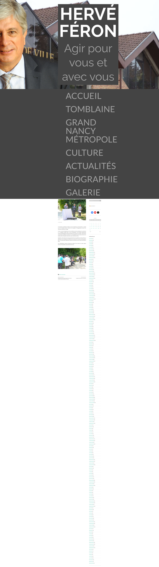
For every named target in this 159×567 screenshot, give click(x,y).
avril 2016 (90, 452)
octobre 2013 (91, 504)
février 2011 (91, 559)
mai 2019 (90, 388)
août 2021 (90, 342)
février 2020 (91, 373)
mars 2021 (90, 350)
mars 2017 (90, 433)
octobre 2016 (91, 442)
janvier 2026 (91, 250)
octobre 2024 (91, 276)
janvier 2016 (91, 457)
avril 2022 (90, 328)
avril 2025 (90, 266)
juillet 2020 (90, 364)
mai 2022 (90, 326)
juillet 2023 (90, 302)
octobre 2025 (91, 255)
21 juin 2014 (60, 222)
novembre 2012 (91, 523)
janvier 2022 (91, 333)
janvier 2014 (91, 499)
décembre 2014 (91, 480)
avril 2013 (90, 514)
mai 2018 (90, 409)
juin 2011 (90, 552)
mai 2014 (90, 492)
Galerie (83, 192)
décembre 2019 (91, 376)
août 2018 (90, 404)
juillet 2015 (90, 468)
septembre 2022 (91, 319)
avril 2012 (90, 535)
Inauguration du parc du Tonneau (81, 278)
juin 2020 (90, 366)
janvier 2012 (91, 540)
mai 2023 (90, 305)
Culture (84, 152)
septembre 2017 (91, 423)
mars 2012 (90, 537)
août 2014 (90, 487)
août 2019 (90, 383)
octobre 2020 (91, 359)
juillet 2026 (90, 240)
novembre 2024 (91, 274)
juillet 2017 (90, 426)
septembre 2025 (91, 257)
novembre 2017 (91, 419)
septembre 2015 (91, 464)
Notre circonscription (62, 274)
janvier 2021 (91, 354)
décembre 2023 (91, 293)
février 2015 (91, 476)
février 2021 (91, 352)
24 (91, 228)
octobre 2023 (91, 297)
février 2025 (91, 269)
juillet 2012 (90, 530)
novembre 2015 (91, 461)
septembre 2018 (91, 402)
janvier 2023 (91, 312)
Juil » (100, 231)
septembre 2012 (91, 526)
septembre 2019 (91, 381)
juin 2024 (90, 283)
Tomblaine (90, 109)
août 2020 (90, 362)
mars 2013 (90, 516)
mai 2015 (90, 471)
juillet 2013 (90, 509)
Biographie (92, 179)
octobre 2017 (91, 421)
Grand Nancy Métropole (91, 130)
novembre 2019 (91, 378)
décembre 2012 (91, 521)
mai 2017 (90, 430)
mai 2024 (90, 285)
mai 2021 (90, 347)
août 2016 (90, 445)
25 (93, 228)
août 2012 (90, 528)
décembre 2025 (91, 252)
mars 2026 (90, 247)
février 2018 (91, 414)
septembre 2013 (91, 506)
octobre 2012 (91, 525)
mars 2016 (90, 454)
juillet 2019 (90, 385)
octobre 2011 (91, 545)
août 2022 (90, 321)
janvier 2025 (91, 271)
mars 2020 (90, 371)
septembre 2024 (91, 278)
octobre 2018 (91, 400)
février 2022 (91, 331)
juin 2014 (90, 490)
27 (96, 228)
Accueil (83, 96)
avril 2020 (90, 369)
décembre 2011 (91, 542)
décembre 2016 (91, 438)
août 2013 (90, 507)
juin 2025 (90, 262)
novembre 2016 (91, 440)
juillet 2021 (90, 343)
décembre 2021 (91, 335)
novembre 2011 (91, 544)
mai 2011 (90, 554)
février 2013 (91, 518)
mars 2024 (90, 288)
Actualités (91, 166)
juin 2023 (90, 304)
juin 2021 (90, 345)
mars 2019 (90, 392)
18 (93, 226)
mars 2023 (90, 309)
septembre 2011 (91, 547)
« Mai (90, 231)
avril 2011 (90, 556)
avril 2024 (90, 286)
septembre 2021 (91, 340)
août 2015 (90, 466)
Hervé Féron (88, 22)
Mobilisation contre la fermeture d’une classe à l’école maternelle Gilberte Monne (65, 278)
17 (91, 226)
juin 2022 (90, 324)
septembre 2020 (91, 361)
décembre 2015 (91, 459)
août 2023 (90, 300)
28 (98, 228)
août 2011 (90, 549)
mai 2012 (90, 533)
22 (100, 226)
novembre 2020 (91, 357)
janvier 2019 (91, 395)
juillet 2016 (90, 447)
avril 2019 (90, 390)
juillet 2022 (90, 323)
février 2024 (91, 290)
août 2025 (90, 259)
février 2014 (91, 497)
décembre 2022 (91, 314)
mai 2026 (90, 243)
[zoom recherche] (100, 200)
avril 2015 (90, 473)
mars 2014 (90, 495)
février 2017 (91, 435)
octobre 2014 (91, 483)
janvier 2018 (91, 416)
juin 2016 (90, 449)
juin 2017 (90, 428)
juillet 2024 (90, 281)
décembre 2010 (91, 563)
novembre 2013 (91, 502)
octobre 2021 (91, 338)
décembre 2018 (91, 397)
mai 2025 (90, 264)
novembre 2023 (91, 295)
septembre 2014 (91, 485)
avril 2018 (90, 411)
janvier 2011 (91, 561)
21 (98, 226)
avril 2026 (90, 245)
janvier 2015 (91, 478)
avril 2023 (90, 307)
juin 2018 (90, 407)
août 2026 (90, 238)
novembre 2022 (91, 316)
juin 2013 (90, 511)
